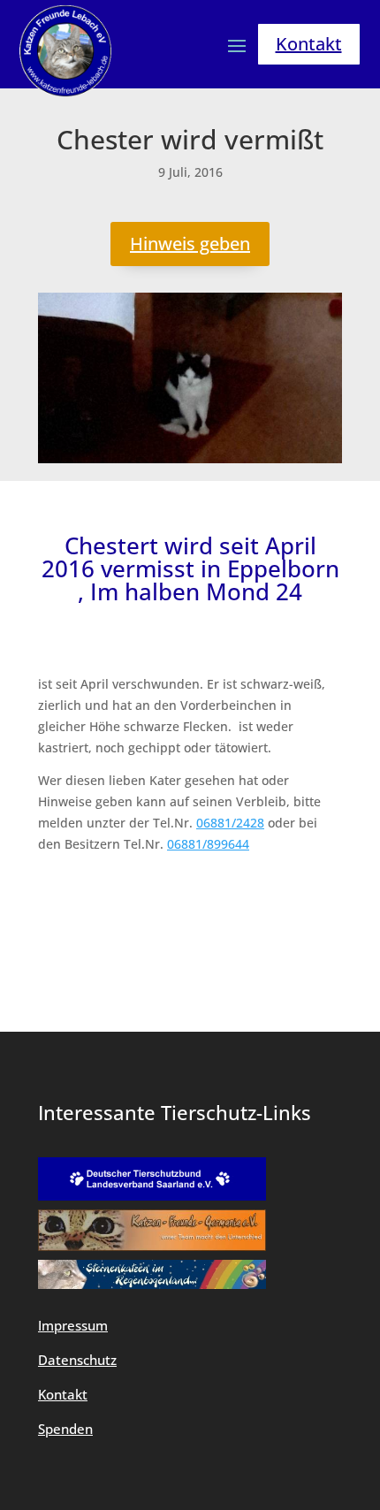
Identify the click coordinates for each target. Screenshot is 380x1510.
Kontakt (309, 44)
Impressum (73, 1325)
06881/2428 (230, 822)
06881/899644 (208, 843)
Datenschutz (77, 1360)
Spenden (65, 1429)
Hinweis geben (190, 243)
